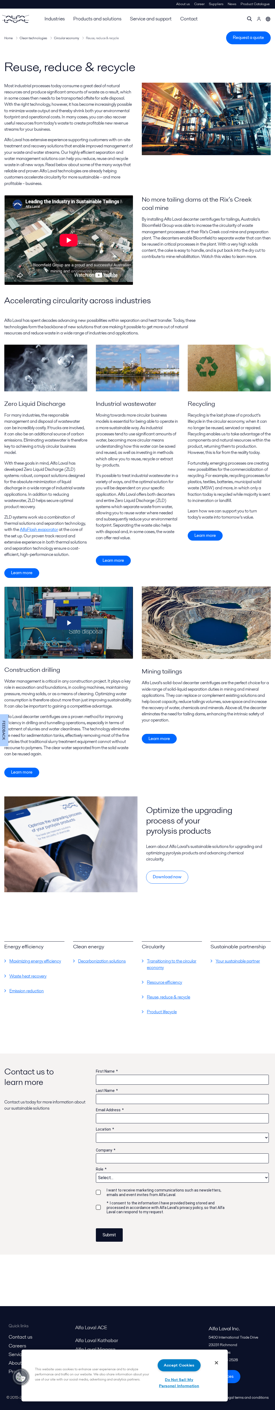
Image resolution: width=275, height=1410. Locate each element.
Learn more (21, 573)
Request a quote (248, 37)
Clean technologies (33, 38)
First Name (107, 1071)
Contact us (20, 1337)
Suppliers (216, 3)
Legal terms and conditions (247, 1397)
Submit (109, 1234)
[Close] (216, 1363)
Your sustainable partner (238, 961)
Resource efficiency (164, 982)
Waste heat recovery (27, 976)
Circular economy (66, 38)
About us (183, 3)
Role (101, 1169)
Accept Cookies (179, 1365)
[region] (124, 1375)
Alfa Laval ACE (91, 1327)
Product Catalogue (255, 3)
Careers (17, 1345)
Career (199, 3)
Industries (55, 18)
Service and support (151, 18)
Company (105, 1150)
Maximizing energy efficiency (35, 961)
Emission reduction (26, 991)
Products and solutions (97, 18)
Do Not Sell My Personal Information (179, 1383)
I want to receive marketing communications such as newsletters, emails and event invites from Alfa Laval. (164, 1192)
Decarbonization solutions (102, 961)
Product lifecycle (162, 1012)
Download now (167, 877)
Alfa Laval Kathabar (96, 1340)
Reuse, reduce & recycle (168, 997)
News (232, 3)
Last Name (107, 1090)
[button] (20, 1377)
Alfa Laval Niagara (95, 1349)
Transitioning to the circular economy (171, 964)
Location (105, 1129)
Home (8, 38)
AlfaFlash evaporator (39, 529)
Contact (189, 18)
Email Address (110, 1110)
